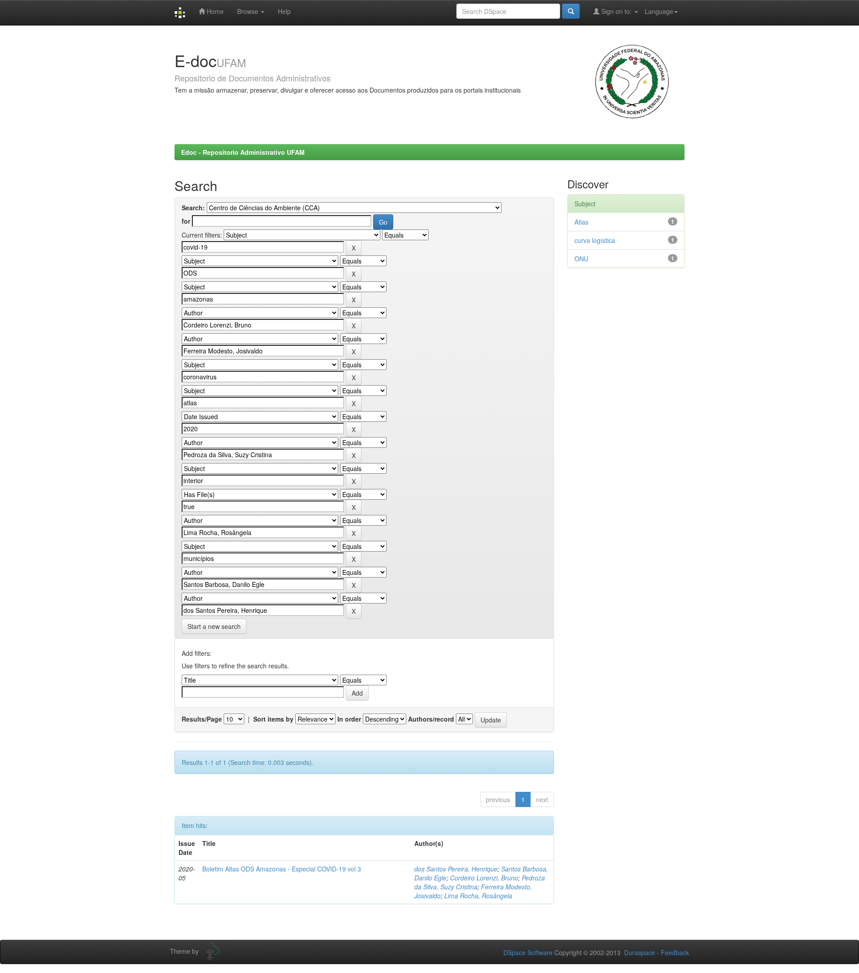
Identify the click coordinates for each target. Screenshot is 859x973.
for (186, 221)
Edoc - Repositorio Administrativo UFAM (243, 152)
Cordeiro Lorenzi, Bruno (484, 877)
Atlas (581, 221)
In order (349, 718)
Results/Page (202, 718)
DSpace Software (528, 952)
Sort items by (273, 718)
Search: (193, 207)
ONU (581, 258)
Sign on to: (617, 11)
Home (214, 11)
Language (659, 11)
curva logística (594, 240)
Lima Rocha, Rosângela (478, 895)
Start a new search (214, 626)
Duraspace (639, 952)
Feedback (675, 952)
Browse (248, 11)
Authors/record (431, 718)
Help (284, 11)
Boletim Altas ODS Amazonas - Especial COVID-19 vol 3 (281, 868)
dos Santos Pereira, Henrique (456, 868)
